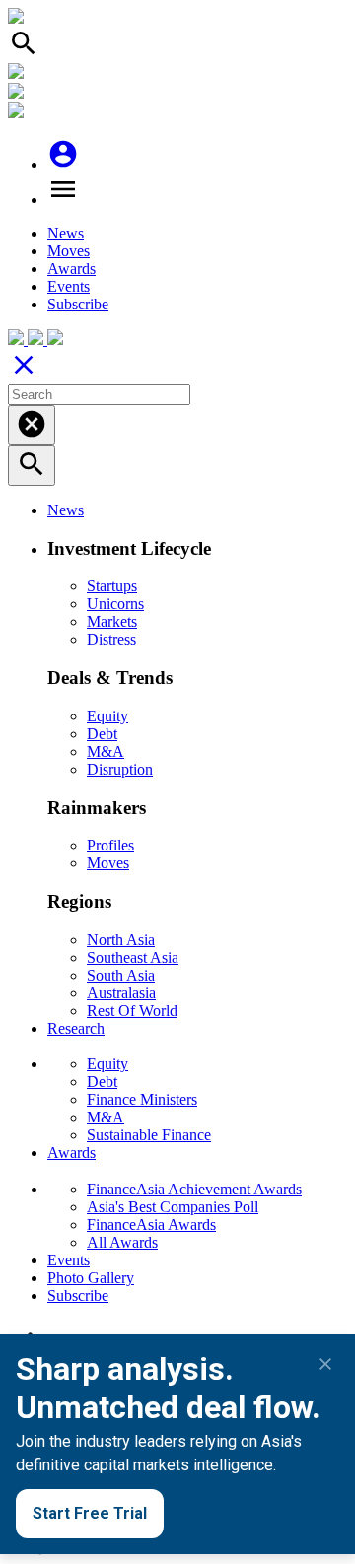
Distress (111, 639)
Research (76, 1028)
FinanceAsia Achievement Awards (194, 1189)
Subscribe (77, 304)
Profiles (110, 845)
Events (68, 286)
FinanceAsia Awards (151, 1224)
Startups (112, 586)
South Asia (121, 975)
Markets (112, 621)
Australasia (121, 993)
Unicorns (115, 603)
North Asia (121, 939)
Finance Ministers (142, 1099)
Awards (71, 268)
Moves (68, 250)
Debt (102, 733)
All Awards (122, 1242)
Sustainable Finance (149, 1134)
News (65, 233)
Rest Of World (132, 1010)
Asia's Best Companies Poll (172, 1206)
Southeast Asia (132, 957)
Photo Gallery (90, 1277)
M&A (105, 751)
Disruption (120, 769)
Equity (107, 716)
